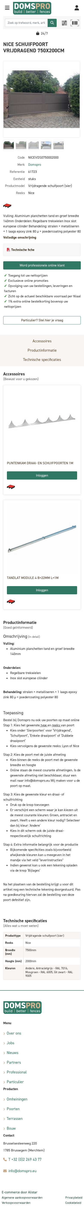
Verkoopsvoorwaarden (16, 1203)
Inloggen (42, 475)
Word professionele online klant (42, 265)
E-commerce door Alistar (19, 1192)
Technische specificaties (42, 359)
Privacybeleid (73, 1198)
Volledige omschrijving (19, 237)
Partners (14, 1062)
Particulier (15, 1081)
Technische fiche (22, 249)
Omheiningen (17, 1099)
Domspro (34, 164)
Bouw (11, 1128)
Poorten (13, 1108)
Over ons (14, 1033)
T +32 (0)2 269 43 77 (25, 1159)
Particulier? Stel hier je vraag (42, 320)
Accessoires (42, 341)
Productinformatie (42, 350)
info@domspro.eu (22, 1171)
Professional (17, 1072)
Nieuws (12, 1052)
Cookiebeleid (73, 1203)
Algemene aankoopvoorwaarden (22, 1198)
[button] (7, 8)
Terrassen (15, 1118)
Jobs (10, 1043)
